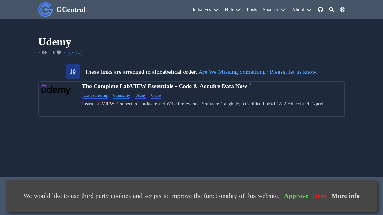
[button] (73, 71)
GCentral (71, 9)
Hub (229, 9)
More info (346, 195)
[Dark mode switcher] (342, 9)
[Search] (331, 9)
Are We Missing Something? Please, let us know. (257, 71)
